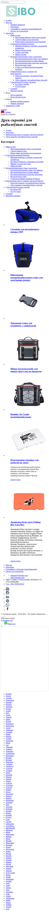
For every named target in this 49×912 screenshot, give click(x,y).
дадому (9, 20)
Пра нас (9, 23)
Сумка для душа (21, 52)
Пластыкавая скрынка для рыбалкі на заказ (24, 461)
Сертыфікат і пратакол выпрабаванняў (26, 29)
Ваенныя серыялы (13, 196)
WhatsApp (11, 624)
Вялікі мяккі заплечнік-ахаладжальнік (30, 42)
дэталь (17, 480)
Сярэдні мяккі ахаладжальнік (27, 40)
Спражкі (13, 89)
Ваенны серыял (16, 91)
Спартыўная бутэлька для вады (23, 82)
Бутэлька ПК (15, 189)
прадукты (10, 33)
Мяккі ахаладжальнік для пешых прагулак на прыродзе (26, 370)
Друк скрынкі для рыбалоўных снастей (22, 137)
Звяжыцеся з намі (13, 106)
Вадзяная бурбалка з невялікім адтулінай (26, 162)
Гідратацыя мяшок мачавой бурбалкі (25, 179)
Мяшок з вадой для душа (20, 164)
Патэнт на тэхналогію (19, 31)
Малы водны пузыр (23, 50)
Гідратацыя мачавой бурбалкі (22, 44)
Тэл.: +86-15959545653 (15, 584)
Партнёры (14, 27)
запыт (12, 480)
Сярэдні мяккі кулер (18, 151)
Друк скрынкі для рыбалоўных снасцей (31, 80)
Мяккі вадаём (20, 54)
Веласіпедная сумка (23, 65)
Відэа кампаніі (16, 95)
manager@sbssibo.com (19, 575)
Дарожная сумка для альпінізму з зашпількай (23, 324)
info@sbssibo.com (17, 578)
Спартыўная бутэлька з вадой (18, 187)
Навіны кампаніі (17, 103)
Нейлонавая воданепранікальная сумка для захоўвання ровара (26, 277)
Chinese (7, 112)
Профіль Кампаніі (17, 25)
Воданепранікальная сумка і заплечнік (26, 57)
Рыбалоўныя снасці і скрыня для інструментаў (24, 135)
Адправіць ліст (7, 620)
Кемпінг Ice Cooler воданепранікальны (20, 415)
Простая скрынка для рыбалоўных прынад (27, 183)
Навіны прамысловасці (19, 101)
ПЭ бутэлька (20, 86)
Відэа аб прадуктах (18, 97)
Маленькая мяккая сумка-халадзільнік (30, 37)
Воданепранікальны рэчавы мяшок (29, 61)
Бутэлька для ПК (22, 84)
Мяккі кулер (15, 35)
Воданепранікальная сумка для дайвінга (31, 59)
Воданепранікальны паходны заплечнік (31, 63)
